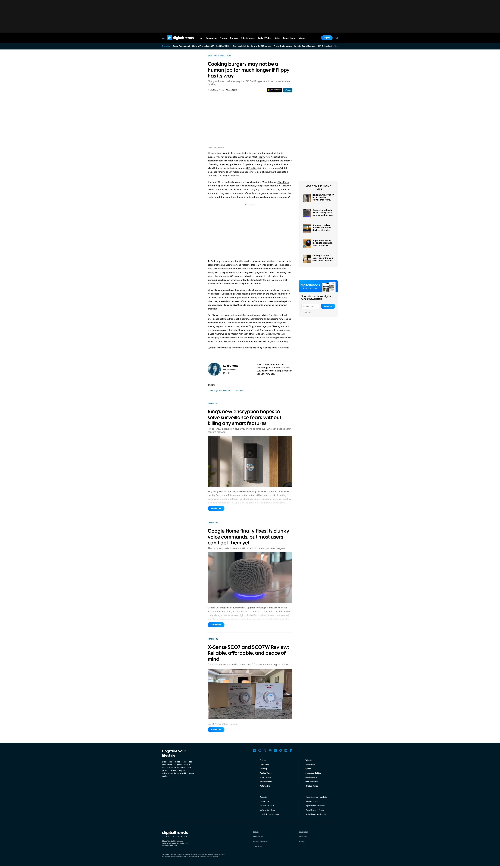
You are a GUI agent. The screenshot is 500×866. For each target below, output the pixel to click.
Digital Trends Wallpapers (315, 805)
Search (337, 38)
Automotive (265, 786)
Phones (263, 760)
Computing (264, 764)
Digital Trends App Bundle (315, 814)
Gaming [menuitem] (234, 38)
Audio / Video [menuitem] (264, 38)
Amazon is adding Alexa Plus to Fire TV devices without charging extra (322, 229)
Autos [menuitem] (277, 38)
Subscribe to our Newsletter (316, 797)
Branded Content (312, 801)
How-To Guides (311, 781)
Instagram (259, 750)
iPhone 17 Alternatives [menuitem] (283, 46)
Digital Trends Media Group (176, 856)
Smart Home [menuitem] (289, 38)
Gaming (263, 769)
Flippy (261, 156)
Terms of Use (257, 846)
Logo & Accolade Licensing (270, 814)
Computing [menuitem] (211, 38)
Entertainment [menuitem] (248, 38)
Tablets (308, 760)
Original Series (311, 786)
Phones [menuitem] (223, 38)
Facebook (254, 750)
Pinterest (280, 750)
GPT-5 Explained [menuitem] (325, 46)
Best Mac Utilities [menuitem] (223, 46)
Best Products (311, 777)
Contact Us (264, 801)
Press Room (303, 836)
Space (308, 769)
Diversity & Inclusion (260, 841)
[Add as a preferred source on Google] (274, 90)
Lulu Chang (214, 90)
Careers (255, 832)
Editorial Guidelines (267, 810)
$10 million (251, 168)
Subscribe (328, 306)
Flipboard (291, 750)
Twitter (265, 750)
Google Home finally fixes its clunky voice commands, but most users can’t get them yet (322, 215)
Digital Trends (175, 41)
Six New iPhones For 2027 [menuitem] (203, 46)
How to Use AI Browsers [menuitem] (261, 46)
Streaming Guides (313, 773)
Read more (216, 508)
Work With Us (258, 836)
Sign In (327, 37)
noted (252, 185)
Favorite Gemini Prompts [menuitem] (304, 46)
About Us (263, 797)
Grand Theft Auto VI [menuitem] (181, 46)
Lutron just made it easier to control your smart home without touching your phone (323, 259)
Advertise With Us (267, 805)
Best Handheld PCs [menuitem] (241, 46)
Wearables (310, 764)
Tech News (239, 390)
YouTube (270, 750)
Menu (163, 38)
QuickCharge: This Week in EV (220, 390)
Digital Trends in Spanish (315, 810)
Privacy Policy (307, 312)
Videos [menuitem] (302, 38)
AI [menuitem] (201, 38)
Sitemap (301, 841)
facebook (224, 373)
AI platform (283, 181)
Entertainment (266, 781)
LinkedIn (286, 750)
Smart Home (265, 777)
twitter (229, 373)
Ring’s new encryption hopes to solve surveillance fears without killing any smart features (323, 199)
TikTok (275, 750)
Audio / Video (265, 773)
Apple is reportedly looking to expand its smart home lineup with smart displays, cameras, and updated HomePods (322, 246)
